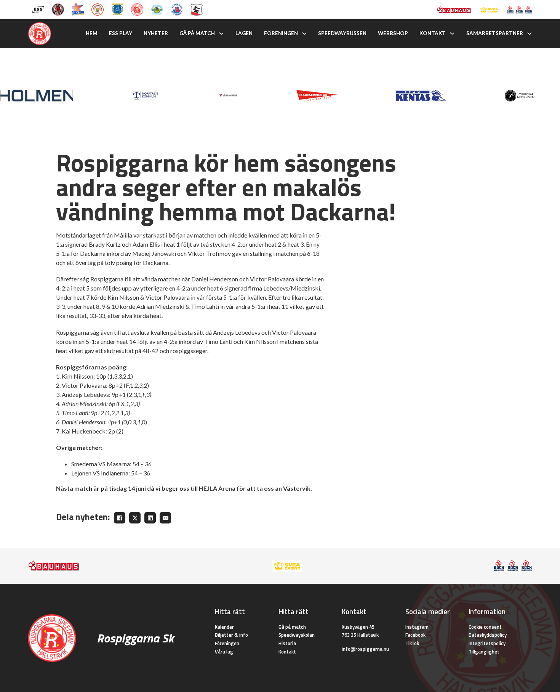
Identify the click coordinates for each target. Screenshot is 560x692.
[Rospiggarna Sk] (137, 8)
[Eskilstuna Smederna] (196, 8)
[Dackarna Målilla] (78, 8)
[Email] (165, 517)
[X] (135, 517)
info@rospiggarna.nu (365, 649)
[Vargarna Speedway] (177, 8)
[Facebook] (119, 517)
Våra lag (224, 651)
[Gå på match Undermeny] (221, 33)
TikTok (412, 643)
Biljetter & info (231, 635)
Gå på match (197, 33)
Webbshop (393, 33)
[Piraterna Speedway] (117, 8)
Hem (92, 33)
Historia (287, 643)
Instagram (417, 627)
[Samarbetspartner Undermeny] (529, 33)
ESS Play (120, 33)
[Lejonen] (97, 8)
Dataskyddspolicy (488, 635)
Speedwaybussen (342, 33)
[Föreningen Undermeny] (304, 33)
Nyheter (156, 33)
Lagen (244, 33)
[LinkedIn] (150, 517)
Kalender (224, 627)
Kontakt (432, 33)
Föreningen (281, 33)
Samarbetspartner (494, 33)
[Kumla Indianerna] (58, 8)
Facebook (415, 635)
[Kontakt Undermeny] (452, 33)
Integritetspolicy (487, 643)
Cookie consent (485, 627)
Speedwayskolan (296, 635)
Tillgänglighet (484, 651)
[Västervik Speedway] (157, 8)
